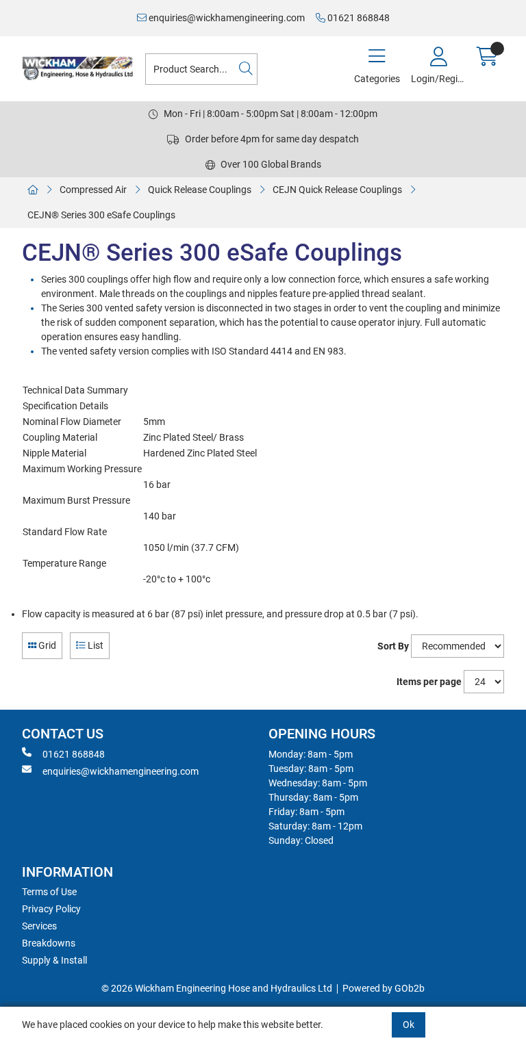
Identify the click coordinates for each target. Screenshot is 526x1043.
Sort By (393, 646)
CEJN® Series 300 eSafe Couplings (101, 214)
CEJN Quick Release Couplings (337, 189)
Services (39, 925)
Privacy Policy (51, 908)
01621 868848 (357, 17)
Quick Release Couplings (199, 189)
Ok (408, 1024)
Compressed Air (93, 189)
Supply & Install (54, 960)
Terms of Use (49, 891)
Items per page (429, 681)
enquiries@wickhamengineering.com (226, 17)
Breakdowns (48, 943)
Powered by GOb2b (383, 988)
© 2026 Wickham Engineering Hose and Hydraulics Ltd (216, 988)
